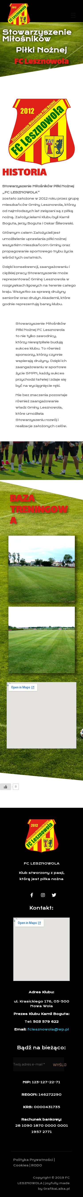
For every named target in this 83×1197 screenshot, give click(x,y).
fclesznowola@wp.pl (48, 1029)
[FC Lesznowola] (19, 14)
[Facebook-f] (32, 895)
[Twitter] (54, 895)
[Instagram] (43, 895)
